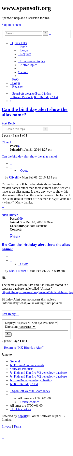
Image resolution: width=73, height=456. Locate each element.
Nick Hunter (10, 215)
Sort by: (37, 323)
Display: (10, 323)
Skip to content (11, 24)
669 (20, 218)
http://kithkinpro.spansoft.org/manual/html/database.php (37, 292)
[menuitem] (22, 46)
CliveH (6, 142)
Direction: (11, 326)
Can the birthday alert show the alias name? (29, 156)
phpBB (22, 416)
